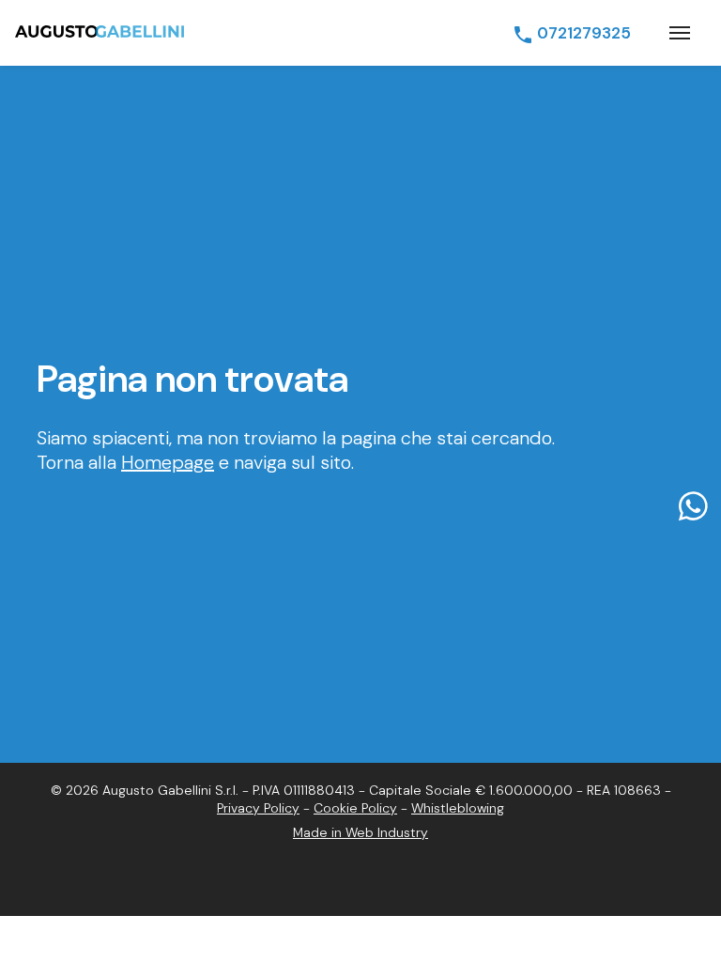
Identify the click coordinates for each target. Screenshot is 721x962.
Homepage (167, 462)
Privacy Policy (258, 807)
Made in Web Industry (360, 832)
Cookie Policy (355, 807)
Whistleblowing (457, 807)
